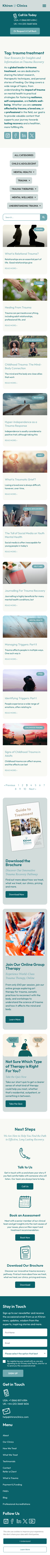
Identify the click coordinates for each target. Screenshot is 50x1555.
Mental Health (23, 172)
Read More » (11, 268)
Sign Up (13, 1373)
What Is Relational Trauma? (22, 253)
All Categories (24, 155)
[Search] (43, 217)
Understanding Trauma (23, 205)
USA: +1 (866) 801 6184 (25, 20)
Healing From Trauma (18, 307)
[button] (44, 6)
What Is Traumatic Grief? (20, 479)
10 (25, 788)
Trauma (22, 180)
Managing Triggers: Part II (21, 644)
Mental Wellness (22, 197)
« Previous (9, 785)
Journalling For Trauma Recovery (25, 590)
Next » (32, 788)
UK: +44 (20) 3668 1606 (25, 23)
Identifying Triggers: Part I (21, 698)
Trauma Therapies (23, 189)
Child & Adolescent (24, 163)
